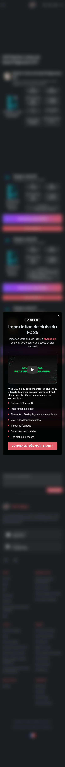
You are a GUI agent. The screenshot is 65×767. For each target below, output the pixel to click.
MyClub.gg (50, 338)
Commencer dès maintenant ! (32, 445)
